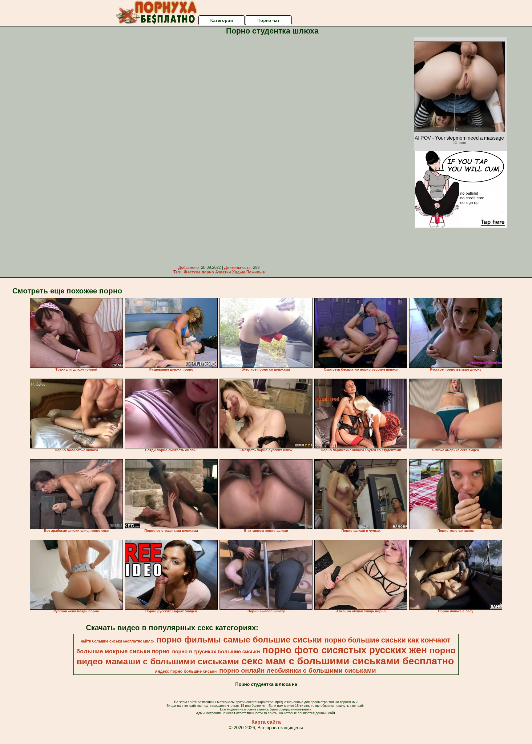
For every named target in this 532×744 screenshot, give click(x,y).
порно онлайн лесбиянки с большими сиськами (297, 670)
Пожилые (255, 272)
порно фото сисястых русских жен (344, 650)
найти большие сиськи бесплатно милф (117, 641)
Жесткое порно (199, 272)
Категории (221, 20)
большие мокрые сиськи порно (123, 651)
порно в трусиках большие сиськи (216, 651)
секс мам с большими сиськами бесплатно (347, 660)
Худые (238, 272)
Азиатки (223, 272)
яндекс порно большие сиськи (186, 671)
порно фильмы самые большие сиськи (239, 639)
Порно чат (268, 20)
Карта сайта (266, 722)
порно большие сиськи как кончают (387, 640)
